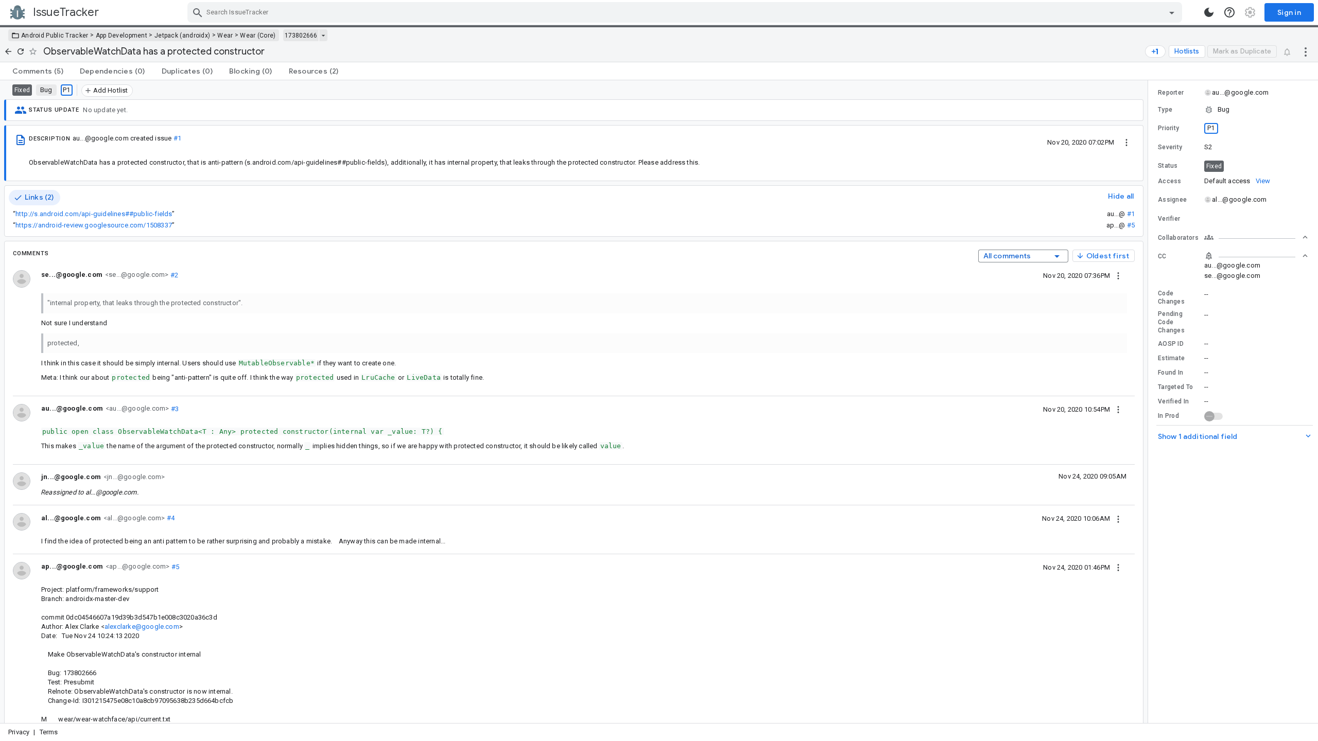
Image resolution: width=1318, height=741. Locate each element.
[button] (1233, 109)
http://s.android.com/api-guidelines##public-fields (93, 214)
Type (1165, 109)
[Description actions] (1126, 142)
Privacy (18, 732)
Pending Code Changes (1171, 322)
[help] (1229, 12)
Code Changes (1171, 297)
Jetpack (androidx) (182, 35)
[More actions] (1305, 51)
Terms (49, 732)
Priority (1168, 128)
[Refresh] (20, 51)
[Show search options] (1172, 12)
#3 (174, 408)
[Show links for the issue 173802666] (323, 35)
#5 (1131, 225)
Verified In (1173, 401)
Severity (1170, 147)
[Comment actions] (1118, 275)
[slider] (1150, 401)
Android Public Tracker (55, 35)
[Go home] (8, 51)
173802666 (301, 35)
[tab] (38, 71)
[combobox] (686, 12)
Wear (225, 35)
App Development (122, 35)
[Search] (198, 12)
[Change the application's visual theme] (1209, 12)
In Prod (1168, 415)
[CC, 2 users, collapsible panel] (1256, 255)
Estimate (1171, 358)
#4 (170, 518)
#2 (173, 274)
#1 (177, 138)
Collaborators (1178, 237)
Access (1170, 181)
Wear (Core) (257, 35)
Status (1168, 165)
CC (1162, 256)
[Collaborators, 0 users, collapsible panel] (1256, 237)
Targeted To (1175, 387)
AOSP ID (1171, 343)
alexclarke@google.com (142, 626)
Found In (1170, 372)
